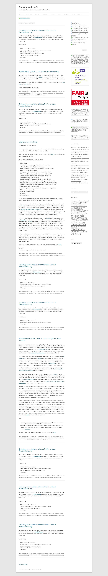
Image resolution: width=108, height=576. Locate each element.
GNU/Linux (79, 216)
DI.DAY (51, 93)
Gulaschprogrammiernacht (76, 217)
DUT (38, 94)
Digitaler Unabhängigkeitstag (30, 94)
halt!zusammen (75, 218)
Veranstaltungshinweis (25, 93)
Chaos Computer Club (76, 206)
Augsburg (45, 93)
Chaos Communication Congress (78, 205)
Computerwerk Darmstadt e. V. (31, 438)
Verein (59, 14)
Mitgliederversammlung (28, 142)
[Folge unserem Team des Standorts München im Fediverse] (79, 37)
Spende (74, 228)
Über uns (21, 14)
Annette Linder (40, 436)
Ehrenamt (73, 211)
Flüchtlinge (82, 211)
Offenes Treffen (51, 60)
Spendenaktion (80, 228)
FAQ (73, 14)
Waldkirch (76, 233)
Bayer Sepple (83, 202)
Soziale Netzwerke (82, 226)
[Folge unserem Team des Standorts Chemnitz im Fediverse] (79, 32)
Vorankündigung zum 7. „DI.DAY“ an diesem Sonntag (38, 72)
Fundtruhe (44, 14)
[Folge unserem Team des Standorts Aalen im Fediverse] (78, 25)
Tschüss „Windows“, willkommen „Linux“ (80, 161)
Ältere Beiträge (23, 564)
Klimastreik (78, 219)
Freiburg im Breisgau (76, 212)
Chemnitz (84, 206)
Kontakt (79, 14)
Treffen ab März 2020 (43, 349)
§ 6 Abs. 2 (21, 205)
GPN (83, 216)
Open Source (38, 439)
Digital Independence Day (52, 438)
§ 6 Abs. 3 (52, 154)
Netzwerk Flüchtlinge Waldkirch (79, 223)
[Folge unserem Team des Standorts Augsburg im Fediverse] (79, 26)
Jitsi (34, 351)
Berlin (26, 84)
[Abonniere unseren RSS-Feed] (73, 44)
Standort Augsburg (54, 91)
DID (54, 93)
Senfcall (48, 218)
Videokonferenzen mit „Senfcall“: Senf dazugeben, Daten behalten (40, 339)
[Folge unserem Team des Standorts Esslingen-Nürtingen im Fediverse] (80, 35)
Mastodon (73, 220)
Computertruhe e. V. (28, 7)
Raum (30, 221)
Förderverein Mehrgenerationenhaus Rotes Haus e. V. (79, 214)
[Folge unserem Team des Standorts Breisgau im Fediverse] (79, 30)
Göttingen (84, 217)
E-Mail (59, 244)
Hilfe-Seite (27, 429)
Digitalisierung (84, 210)
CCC (80, 203)
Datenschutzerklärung (23, 569)
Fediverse (76, 211)
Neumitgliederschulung (29, 379)
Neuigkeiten (29, 14)
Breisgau (77, 203)
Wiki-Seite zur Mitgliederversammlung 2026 (31, 209)
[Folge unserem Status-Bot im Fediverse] (78, 42)
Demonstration (74, 208)
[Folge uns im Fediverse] (75, 23)
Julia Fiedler (73, 219)
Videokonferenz (52, 62)
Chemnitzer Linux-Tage (75, 207)
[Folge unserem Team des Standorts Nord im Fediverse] (78, 39)
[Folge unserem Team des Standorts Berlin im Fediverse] (79, 28)
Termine (37, 14)
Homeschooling (83, 218)
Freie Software (32, 439)
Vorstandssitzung (25, 62)
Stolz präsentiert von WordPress (35, 569)
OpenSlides (23, 220)
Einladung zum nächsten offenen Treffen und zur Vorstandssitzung (37, 31)
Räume (55, 374)
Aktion (48, 91)
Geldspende (73, 216)
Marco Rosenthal (41, 60)
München (72, 221)
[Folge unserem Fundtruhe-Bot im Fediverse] (78, 41)
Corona (39, 438)
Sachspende (75, 226)
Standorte (66, 14)
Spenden (53, 14)
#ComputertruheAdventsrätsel (80, 201)
